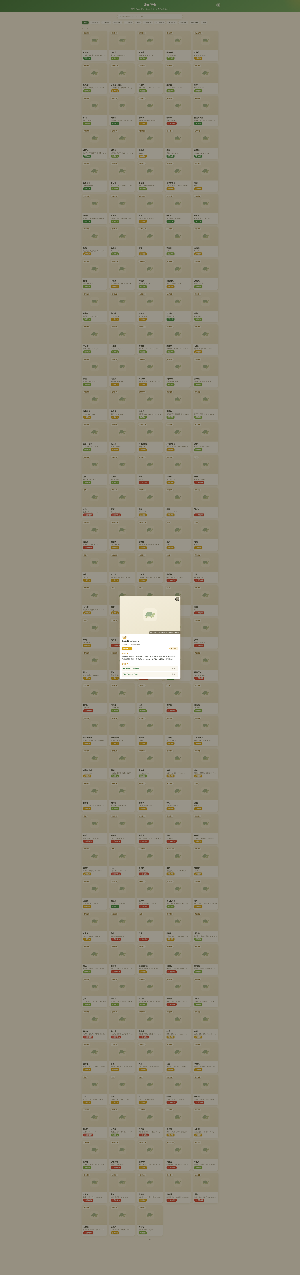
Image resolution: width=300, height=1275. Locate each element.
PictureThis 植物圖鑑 (150, 668)
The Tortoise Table (150, 674)
